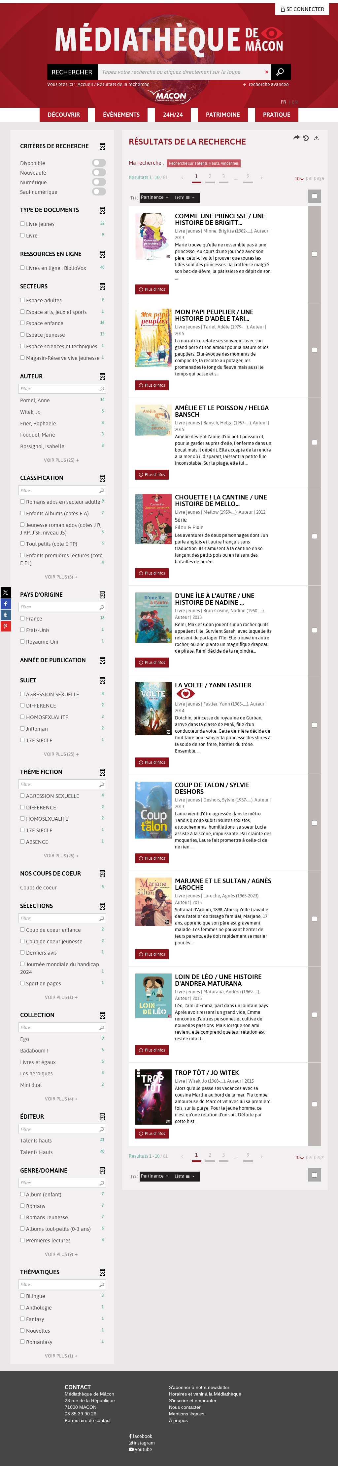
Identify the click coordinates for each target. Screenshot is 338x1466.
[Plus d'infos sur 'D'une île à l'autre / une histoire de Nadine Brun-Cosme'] (153, 617)
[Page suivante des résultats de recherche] (261, 177)
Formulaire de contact (88, 1420)
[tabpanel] (169, 747)
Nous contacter (185, 1407)
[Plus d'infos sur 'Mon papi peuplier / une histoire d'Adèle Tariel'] (153, 338)
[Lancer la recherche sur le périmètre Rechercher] (281, 72)
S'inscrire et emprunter (193, 1400)
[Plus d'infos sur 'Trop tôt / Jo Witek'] (153, 1097)
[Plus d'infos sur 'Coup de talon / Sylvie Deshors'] (153, 810)
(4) (59, 1099)
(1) (59, 997)
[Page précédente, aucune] (182, 177)
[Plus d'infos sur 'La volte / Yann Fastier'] (153, 708)
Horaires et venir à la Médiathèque (205, 1394)
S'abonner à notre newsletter (199, 1387)
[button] (64, 115)
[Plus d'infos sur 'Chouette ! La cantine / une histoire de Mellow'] (153, 519)
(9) (59, 1254)
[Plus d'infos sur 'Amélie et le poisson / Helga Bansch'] (153, 420)
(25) (59, 460)
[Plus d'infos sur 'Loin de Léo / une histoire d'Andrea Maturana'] (153, 995)
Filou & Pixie (189, 527)
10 (297, 179)
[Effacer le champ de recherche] (267, 72)
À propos (178, 1420)
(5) (59, 577)
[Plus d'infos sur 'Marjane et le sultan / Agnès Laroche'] (153, 902)
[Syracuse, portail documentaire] (169, 40)
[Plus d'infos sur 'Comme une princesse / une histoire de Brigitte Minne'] (153, 236)
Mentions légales (186, 1413)
